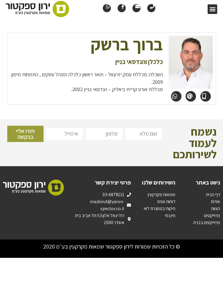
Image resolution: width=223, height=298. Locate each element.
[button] (212, 9)
